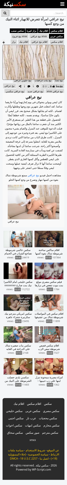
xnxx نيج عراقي (39, 36)
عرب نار (31, 418)
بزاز (14, 41)
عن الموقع (53, 450)
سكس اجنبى (16, 418)
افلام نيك (43, 30)
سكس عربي (56, 36)
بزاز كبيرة (31, 30)
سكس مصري (51, 411)
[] (5, 13)
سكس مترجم (50, 433)
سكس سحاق (15, 433)
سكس (48, 404)
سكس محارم (51, 425)
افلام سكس (57, 30)
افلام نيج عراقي (39, 41)
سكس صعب (17, 30)
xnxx (33, 440)
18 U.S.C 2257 (28, 458)
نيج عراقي (33, 175)
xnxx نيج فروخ (19, 36)
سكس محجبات (48, 418)
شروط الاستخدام (35, 450)
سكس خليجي (14, 411)
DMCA (14, 458)
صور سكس (32, 433)
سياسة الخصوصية (38, 454)
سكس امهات (33, 425)
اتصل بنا (44, 458)
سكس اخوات (14, 425)
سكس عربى (32, 411)
